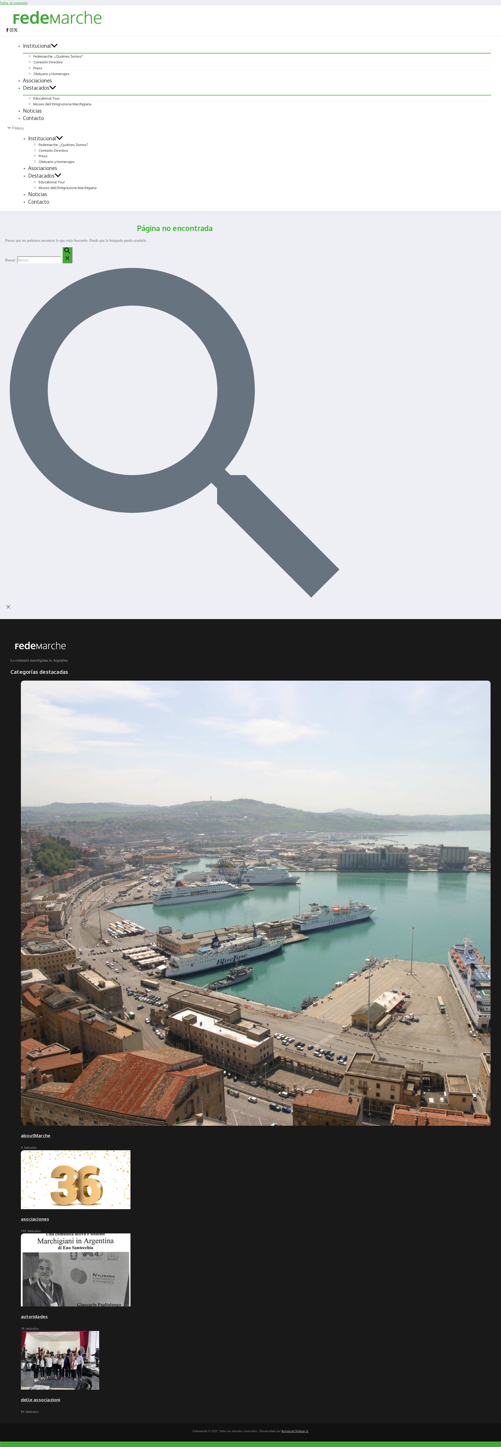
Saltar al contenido (14, 2)
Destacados (36, 87)
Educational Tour (46, 98)
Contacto (33, 118)
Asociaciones (37, 80)
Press (37, 68)
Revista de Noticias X (295, 1431)
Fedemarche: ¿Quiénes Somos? (58, 56)
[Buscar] (67, 255)
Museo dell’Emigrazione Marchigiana (62, 104)
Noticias (32, 110)
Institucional (37, 46)
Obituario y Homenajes (51, 74)
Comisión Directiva (48, 62)
